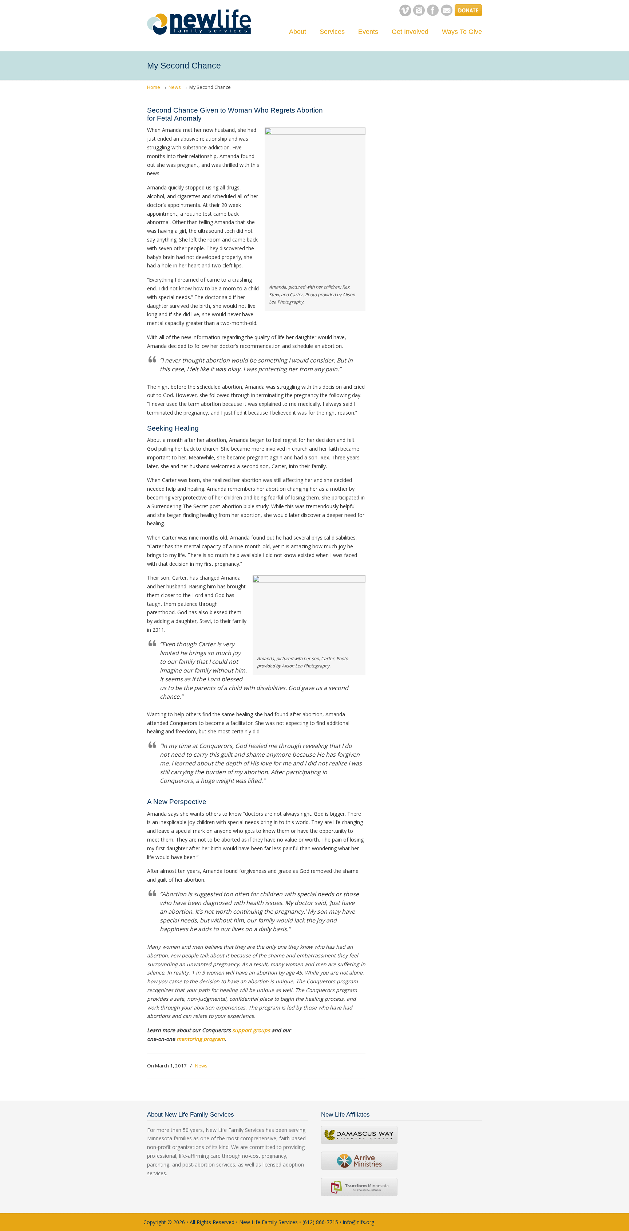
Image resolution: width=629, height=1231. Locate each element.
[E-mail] (446, 14)
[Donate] (468, 14)
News (175, 87)
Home (153, 87)
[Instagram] (419, 14)
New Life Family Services (199, 22)
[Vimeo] (405, 14)
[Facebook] (433, 14)
